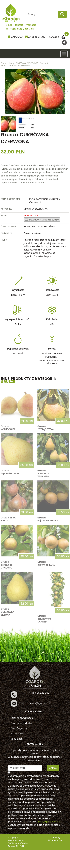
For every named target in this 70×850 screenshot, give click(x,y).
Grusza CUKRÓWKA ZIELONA (7, 612)
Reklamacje (17, 734)
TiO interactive (55, 840)
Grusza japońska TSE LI (10, 472)
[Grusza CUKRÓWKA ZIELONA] (17, 588)
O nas (9, 25)
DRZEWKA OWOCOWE (36, 209)
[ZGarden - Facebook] (64, 42)
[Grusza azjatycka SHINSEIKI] (53, 496)
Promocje (31, 25)
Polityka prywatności (22, 718)
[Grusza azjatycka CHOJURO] (17, 540)
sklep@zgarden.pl (39, 703)
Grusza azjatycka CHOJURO (6, 565)
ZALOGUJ (17, 37)
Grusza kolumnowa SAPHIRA (44, 619)
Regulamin (17, 739)
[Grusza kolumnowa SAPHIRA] (53, 591)
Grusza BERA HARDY (8, 519)
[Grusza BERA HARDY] (17, 496)
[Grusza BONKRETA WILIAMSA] (53, 449)
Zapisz (53, 768)
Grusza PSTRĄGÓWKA (45, 428)
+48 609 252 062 (22, 29)
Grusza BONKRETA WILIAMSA (43, 473)
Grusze (8, 382)
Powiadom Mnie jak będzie (44, 220)
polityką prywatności (49, 822)
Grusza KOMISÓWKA (8, 428)
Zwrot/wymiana (19, 728)
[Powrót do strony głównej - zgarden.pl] (11, 12)
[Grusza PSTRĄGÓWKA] (53, 405)
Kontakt (19, 25)
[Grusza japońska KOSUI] (53, 540)
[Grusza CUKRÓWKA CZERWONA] (35, 91)
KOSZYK (58, 36)
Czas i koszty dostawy (23, 723)
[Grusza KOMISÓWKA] (17, 405)
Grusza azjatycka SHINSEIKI (49, 519)
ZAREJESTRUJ (36, 37)
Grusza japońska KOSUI (46, 563)
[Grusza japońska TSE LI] (17, 449)
